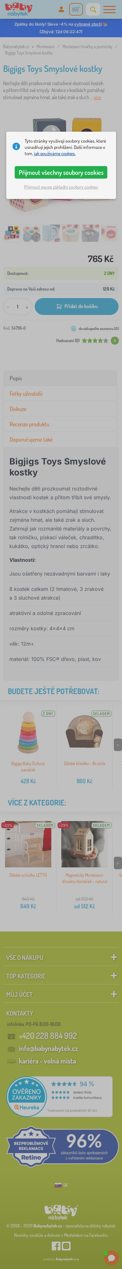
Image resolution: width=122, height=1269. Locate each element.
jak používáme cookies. (55, 153)
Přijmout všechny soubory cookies (61, 172)
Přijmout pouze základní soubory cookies (61, 187)
